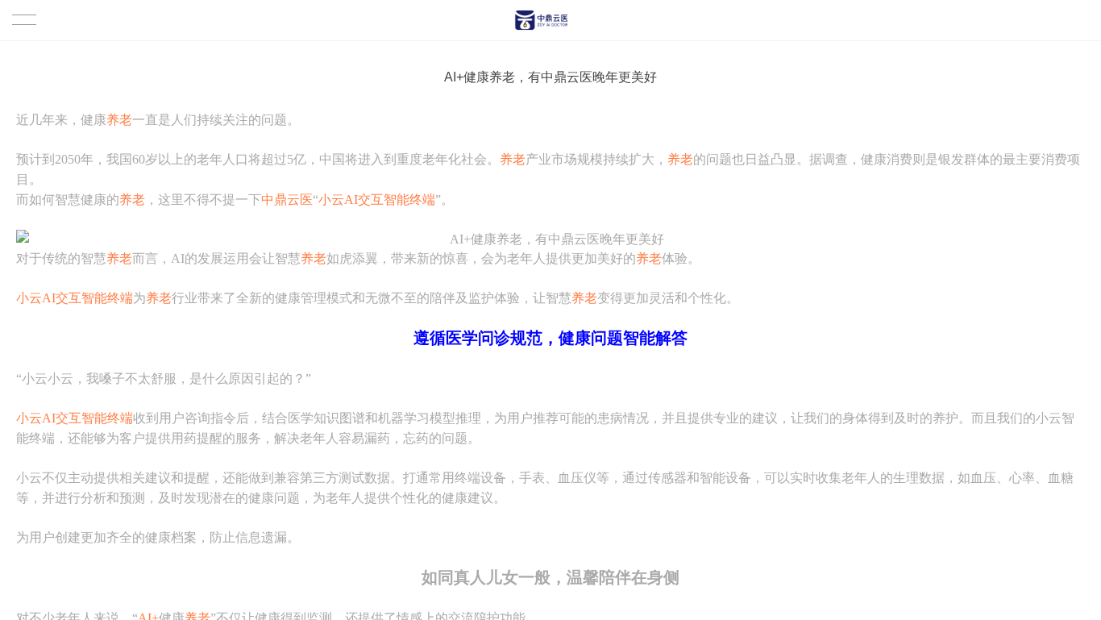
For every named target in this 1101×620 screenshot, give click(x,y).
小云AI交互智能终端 (376, 199)
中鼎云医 (287, 199)
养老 (119, 120)
